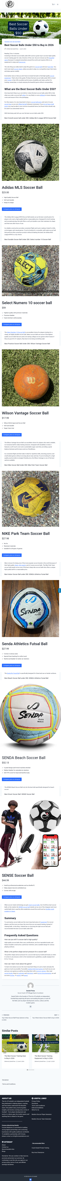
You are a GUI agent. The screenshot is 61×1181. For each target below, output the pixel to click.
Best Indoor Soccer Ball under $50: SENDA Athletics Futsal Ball (26, 574)
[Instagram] (30, 1179)
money (9, 80)
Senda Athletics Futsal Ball (24, 644)
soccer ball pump (36, 102)
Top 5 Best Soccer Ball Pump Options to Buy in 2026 (15, 1017)
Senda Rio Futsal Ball (13, 673)
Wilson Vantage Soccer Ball (25, 413)
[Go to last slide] (4, 1051)
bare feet (50, 67)
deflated (42, 95)
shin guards (22, 565)
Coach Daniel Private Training (40, 1148)
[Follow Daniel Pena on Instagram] (30, 1006)
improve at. (22, 62)
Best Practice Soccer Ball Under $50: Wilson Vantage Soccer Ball (27, 344)
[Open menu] (57, 4)
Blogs (3, 1151)
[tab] (27, 1069)
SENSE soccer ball (24, 907)
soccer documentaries (44, 973)
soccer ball (38, 67)
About (4, 1145)
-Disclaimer (5, 1080)
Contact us (5, 1147)
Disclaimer (35, 1103)
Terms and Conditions (38, 1105)
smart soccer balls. (34, 905)
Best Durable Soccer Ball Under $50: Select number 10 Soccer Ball (27, 239)
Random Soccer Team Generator (41, 1119)
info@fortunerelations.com (21, 1136)
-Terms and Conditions (8, 1084)
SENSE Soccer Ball (18, 875)
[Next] (56, 1051)
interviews (30, 973)
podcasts (21, 973)
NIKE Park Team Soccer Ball (26, 533)
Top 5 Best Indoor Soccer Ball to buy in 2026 (45, 1016)
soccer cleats (18, 69)
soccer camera (41, 971)
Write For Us (35, 1110)
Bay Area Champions (38, 1152)
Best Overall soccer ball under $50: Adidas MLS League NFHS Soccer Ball (30, 118)
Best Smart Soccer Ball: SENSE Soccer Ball (19, 794)
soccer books (8, 973)
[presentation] (15, 1043)
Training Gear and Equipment (12, 41)
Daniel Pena (15, 49)
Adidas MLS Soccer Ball (22, 187)
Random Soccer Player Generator (42, 1114)
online (23, 95)
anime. (26, 975)
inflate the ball (22, 104)
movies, (12, 975)
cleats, (17, 565)
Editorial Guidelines (37, 1107)
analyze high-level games (35, 969)
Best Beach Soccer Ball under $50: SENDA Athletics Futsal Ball (26, 678)
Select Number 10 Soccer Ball (16, 332)
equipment (44, 922)
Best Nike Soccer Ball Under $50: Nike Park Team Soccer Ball (25, 465)
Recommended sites (8, 1149)
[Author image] (5, 49)
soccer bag (7, 104)
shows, (19, 975)
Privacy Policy (36, 1101)
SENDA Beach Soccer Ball (23, 757)
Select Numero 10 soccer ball (27, 303)
